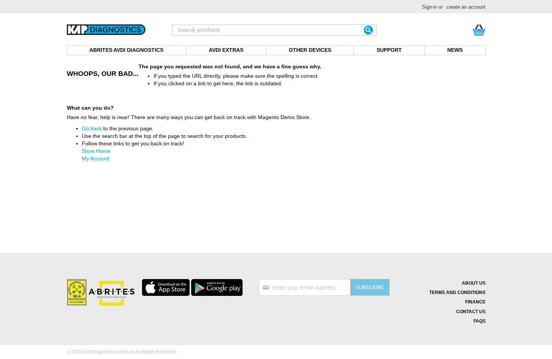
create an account (466, 7)
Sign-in (429, 7)
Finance (475, 302)
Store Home (96, 151)
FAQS (480, 321)
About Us (474, 283)
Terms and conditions (457, 292)
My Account (95, 158)
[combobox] (274, 30)
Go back (92, 128)
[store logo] (106, 30)
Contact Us (471, 311)
